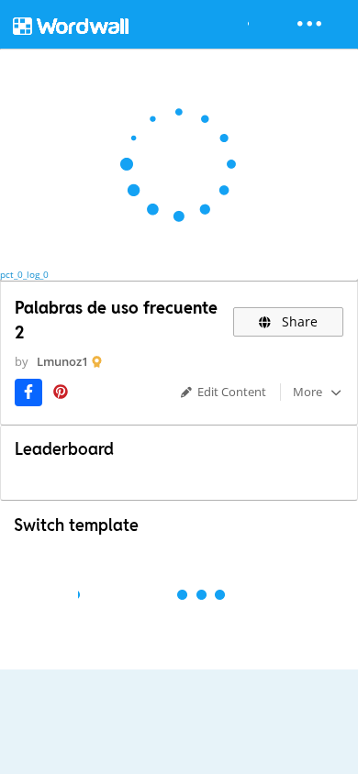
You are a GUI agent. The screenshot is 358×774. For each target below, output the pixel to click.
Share (298, 321)
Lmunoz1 (62, 361)
